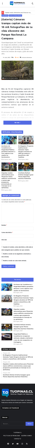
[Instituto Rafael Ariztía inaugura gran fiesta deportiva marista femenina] (26, 167)
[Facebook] (8, 443)
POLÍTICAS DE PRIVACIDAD (11, 435)
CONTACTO (17, 438)
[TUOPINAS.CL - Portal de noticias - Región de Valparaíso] (17, 3)
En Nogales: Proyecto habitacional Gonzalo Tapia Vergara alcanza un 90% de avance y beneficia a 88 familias (25, 151)
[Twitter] (12, 443)
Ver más (17, 122)
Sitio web (4, 239)
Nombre (4, 225)
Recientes (17, 279)
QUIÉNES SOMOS (26, 435)
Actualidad (5, 15)
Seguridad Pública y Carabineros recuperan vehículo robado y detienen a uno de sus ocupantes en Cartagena (23, 338)
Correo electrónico (7, 232)
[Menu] (2, 4)
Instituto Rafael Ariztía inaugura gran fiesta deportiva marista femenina (23, 327)
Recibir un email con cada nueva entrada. (14, 260)
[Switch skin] (33, 4)
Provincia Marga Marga (15, 15)
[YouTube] (17, 443)
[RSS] (26, 443)
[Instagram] (22, 443)
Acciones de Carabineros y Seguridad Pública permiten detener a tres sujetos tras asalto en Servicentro (8, 151)
